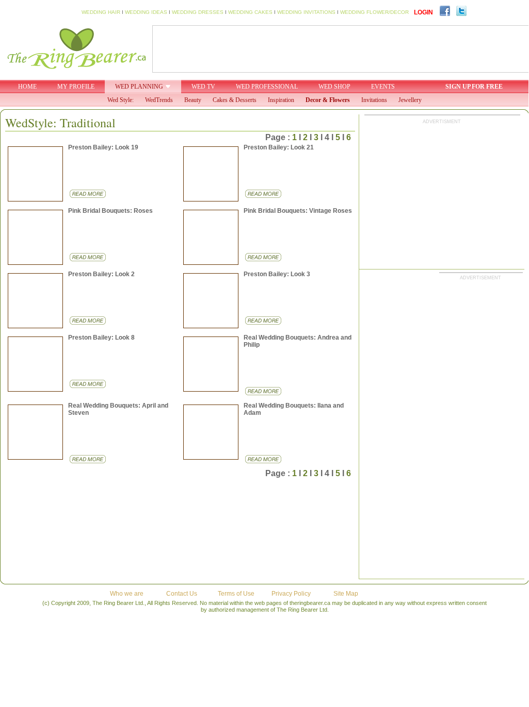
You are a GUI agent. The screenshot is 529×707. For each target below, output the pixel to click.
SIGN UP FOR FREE (474, 86)
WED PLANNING (139, 86)
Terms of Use (236, 593)
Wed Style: (120, 100)
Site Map (345, 593)
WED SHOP (334, 86)
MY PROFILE (75, 86)
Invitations (374, 100)
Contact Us (181, 593)
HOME (27, 86)
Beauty (192, 100)
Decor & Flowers (328, 100)
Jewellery (410, 100)
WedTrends (159, 100)
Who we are (126, 593)
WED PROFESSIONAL (267, 86)
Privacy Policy (291, 593)
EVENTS (383, 86)
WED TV (203, 86)
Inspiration (281, 100)
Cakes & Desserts (235, 100)
